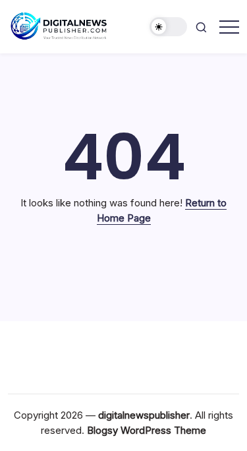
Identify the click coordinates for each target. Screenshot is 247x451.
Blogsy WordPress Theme (146, 430)
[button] (169, 26)
